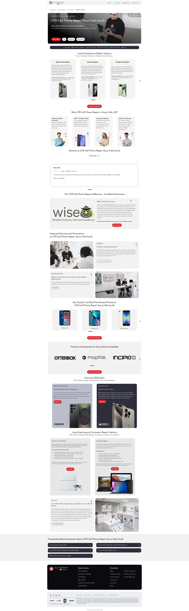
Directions (71, 39)
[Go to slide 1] (90, 189)
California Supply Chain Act (99, 595)
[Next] (140, 80)
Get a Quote (81, 39)
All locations (52, 10)
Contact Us (114, 580)
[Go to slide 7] (99, 331)
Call (64, 39)
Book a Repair (56, 39)
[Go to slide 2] (93, 189)
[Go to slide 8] (100, 331)
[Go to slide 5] (98, 365)
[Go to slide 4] (97, 189)
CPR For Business (129, 571)
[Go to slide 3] (95, 189)
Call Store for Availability (94, 106)
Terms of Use (88, 595)
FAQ (111, 586)
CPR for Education (130, 574)
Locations (113, 583)
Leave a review (93, 155)
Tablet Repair (82, 586)
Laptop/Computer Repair (86, 583)
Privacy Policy (79, 595)
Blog (111, 571)
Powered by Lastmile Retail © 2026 (94, 609)
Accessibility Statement (113, 595)
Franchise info (114, 577)
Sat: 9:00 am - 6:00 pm (78, 47)
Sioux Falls (70, 10)
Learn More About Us (58, 524)
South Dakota (61, 10)
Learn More (55, 288)
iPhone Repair (82, 571)
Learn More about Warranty (104, 261)
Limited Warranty (129, 577)
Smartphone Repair (84, 574)
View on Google (58, 178)
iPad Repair (82, 577)
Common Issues (115, 574)
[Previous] (49, 80)
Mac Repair (82, 580)
